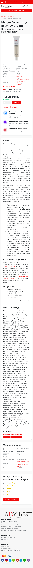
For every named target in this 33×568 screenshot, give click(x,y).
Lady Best (11, 563)
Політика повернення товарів (11, 527)
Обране (6, 107)
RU (6, 2)
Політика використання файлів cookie (13, 530)
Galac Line (19, 76)
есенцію (12, 266)
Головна (3, 16)
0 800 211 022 (12, 2)
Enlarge (16, 48)
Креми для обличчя (16, 437)
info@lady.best (5, 548)
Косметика (11, 16)
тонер (5, 266)
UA (4, 2)
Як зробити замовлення (9, 521)
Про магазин (6, 519)
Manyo (18, 74)
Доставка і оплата (7, 523)
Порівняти (14, 107)
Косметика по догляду (16, 434)
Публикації (4, 539)
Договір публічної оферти (9, 528)
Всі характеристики (9, 86)
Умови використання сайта (10, 525)
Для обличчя (7, 437)
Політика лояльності (8, 537)
